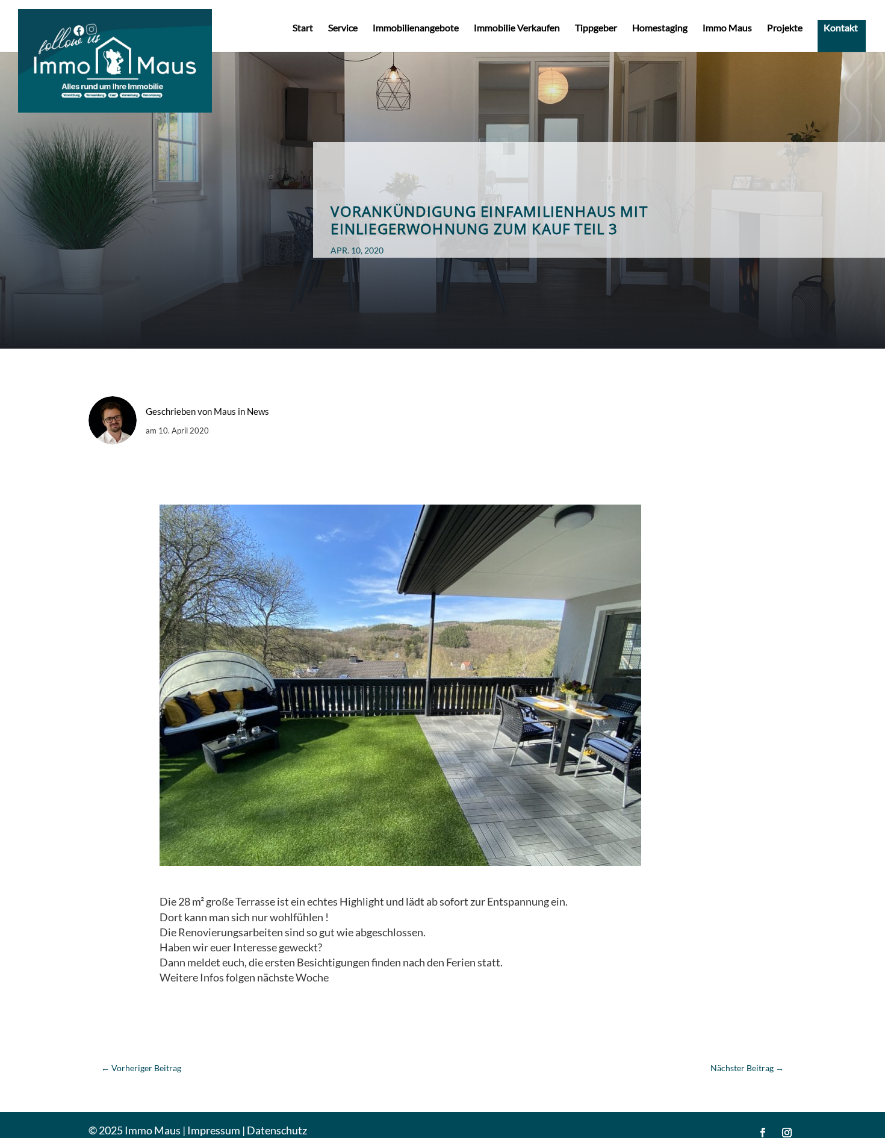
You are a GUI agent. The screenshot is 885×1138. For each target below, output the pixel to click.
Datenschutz (277, 1130)
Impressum (213, 1130)
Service (343, 28)
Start (303, 28)
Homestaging (660, 28)
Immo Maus (727, 28)
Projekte (785, 28)
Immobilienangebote (416, 28)
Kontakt (841, 28)
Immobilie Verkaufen (517, 28)
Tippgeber (596, 28)
